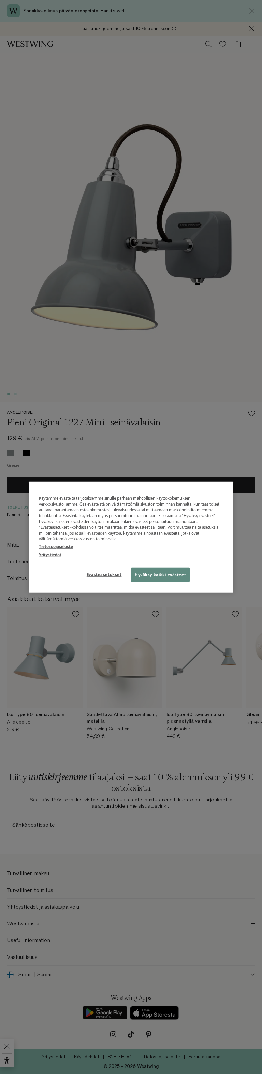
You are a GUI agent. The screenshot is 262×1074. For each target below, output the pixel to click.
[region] (131, 537)
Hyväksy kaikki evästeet (160, 574)
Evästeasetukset (104, 574)
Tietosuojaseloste (56, 546)
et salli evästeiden (91, 533)
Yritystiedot (50, 554)
